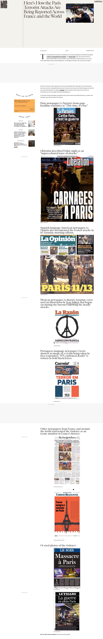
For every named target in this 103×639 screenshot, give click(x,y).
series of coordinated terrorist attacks (56, 56)
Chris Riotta (44, 50)
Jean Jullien (72, 302)
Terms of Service (30, 110)
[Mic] (4, 4)
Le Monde (61, 90)
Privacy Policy (16, 111)
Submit (32, 109)
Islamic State (72, 56)
